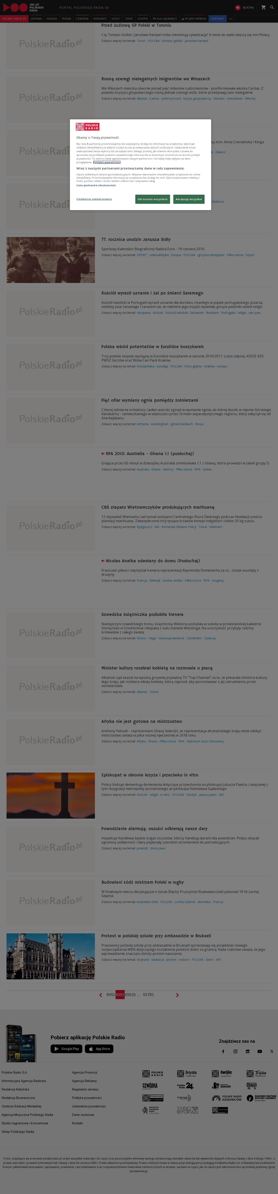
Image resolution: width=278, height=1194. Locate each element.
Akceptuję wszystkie (189, 199)
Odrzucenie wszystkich (153, 199)
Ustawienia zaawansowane (94, 199)
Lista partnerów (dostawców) (96, 185)
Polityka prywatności (107, 162)
